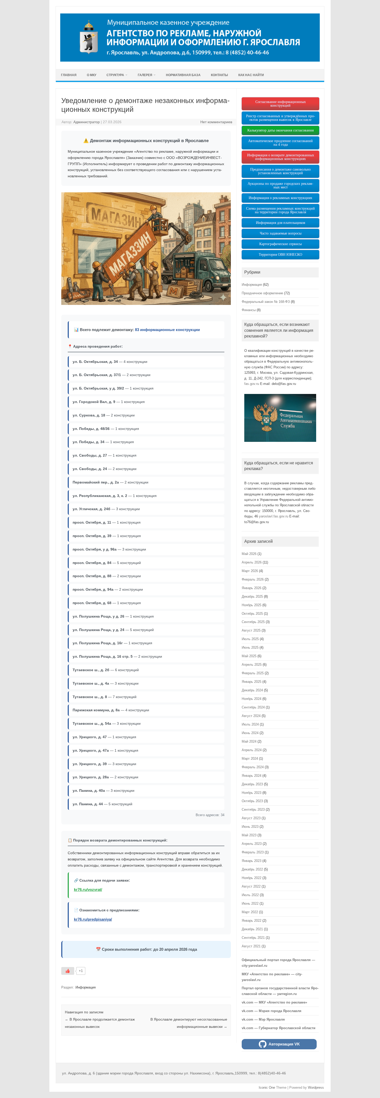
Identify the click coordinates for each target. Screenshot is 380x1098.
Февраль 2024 (253, 767)
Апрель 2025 (252, 665)
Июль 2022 (250, 895)
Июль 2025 (250, 639)
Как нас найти (251, 75)
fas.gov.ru (251, 384)
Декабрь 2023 (252, 784)
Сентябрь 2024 (253, 707)
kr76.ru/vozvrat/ (88, 889)
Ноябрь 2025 (251, 605)
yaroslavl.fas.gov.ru (273, 516)
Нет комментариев (216, 122)
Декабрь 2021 (252, 929)
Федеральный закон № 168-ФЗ (266, 302)
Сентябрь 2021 (253, 938)
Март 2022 (250, 912)
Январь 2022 (251, 921)
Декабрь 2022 (252, 869)
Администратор (86, 122)
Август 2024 (251, 716)
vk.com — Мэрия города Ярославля (271, 1011)
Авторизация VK (284, 1044)
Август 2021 (251, 946)
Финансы (249, 310)
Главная (69, 75)
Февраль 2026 (253, 579)
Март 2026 (250, 571)
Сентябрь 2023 (253, 809)
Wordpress (316, 1087)
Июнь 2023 (250, 827)
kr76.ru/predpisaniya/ (93, 919)
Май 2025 (249, 656)
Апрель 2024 (252, 750)
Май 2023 (249, 835)
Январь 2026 (251, 588)
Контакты (219, 75)
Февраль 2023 (253, 852)
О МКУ (91, 75)
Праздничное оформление (262, 293)
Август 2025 (251, 630)
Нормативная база (183, 75)
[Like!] (67, 971)
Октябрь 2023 (252, 801)
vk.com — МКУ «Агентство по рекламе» (274, 1002)
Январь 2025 (251, 682)
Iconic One (267, 1087)
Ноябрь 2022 (251, 878)
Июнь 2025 (250, 647)
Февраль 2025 (253, 673)
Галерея (145, 75)
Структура (115, 75)
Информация (85, 987)
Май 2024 (249, 741)
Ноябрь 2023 (251, 793)
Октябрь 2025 (252, 614)
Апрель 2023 (252, 844)
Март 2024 (250, 758)
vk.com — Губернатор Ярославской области (278, 1028)
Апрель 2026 (252, 562)
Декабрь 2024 (252, 690)
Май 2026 (249, 554)
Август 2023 (251, 818)
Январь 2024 (251, 776)
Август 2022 (251, 886)
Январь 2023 (251, 861)
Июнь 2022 (250, 903)
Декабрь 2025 (252, 596)
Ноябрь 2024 (251, 699)
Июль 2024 (250, 724)
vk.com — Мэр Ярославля (263, 1019)
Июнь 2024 (250, 733)
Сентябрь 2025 (253, 622)
